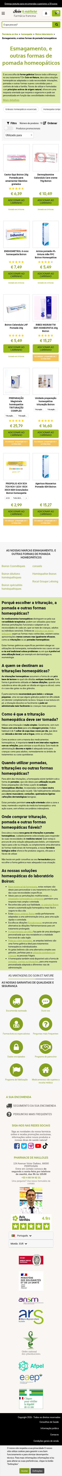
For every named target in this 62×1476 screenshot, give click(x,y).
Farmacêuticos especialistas (16, 1033)
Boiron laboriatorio (44, 34)
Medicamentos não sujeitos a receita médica (46, 1081)
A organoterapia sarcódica (20, 931)
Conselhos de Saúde (49, 1421)
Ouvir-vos (45, 1010)
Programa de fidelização (16, 1079)
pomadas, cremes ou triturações (23, 961)
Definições (37, 1470)
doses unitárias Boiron (24, 913)
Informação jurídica (50, 1428)
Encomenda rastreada (16, 1010)
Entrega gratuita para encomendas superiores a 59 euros (31, 3)
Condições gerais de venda (46, 1440)
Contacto (54, 1434)
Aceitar (24, 1470)
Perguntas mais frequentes (45, 1033)
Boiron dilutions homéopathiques (11, 575)
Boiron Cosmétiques (13, 566)
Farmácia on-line (10, 34)
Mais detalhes (11, 100)
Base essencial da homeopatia (22, 886)
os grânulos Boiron (50, 904)
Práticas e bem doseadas (20, 940)
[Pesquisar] (56, 24)
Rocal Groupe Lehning (45, 581)
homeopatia (26, 34)
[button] (4, 13)
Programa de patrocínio (46, 1056)
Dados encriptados (16, 1056)
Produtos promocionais (28, 128)
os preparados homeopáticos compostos (30, 897)
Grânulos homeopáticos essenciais (21, 109)
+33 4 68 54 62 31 (31, 1177)
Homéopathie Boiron (44, 574)
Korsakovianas (35, 922)
